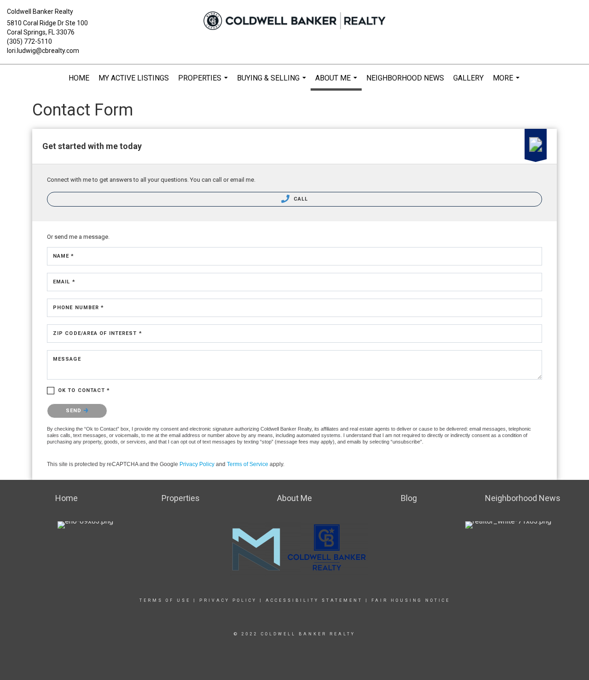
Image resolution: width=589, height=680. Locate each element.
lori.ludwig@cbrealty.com (43, 50)
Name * (64, 256)
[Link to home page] (294, 21)
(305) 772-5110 (29, 41)
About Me (337, 82)
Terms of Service (247, 464)
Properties (204, 83)
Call (300, 199)
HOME (79, 78)
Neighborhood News (405, 78)
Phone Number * (78, 308)
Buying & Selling (272, 83)
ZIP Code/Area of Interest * (97, 333)
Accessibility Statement (314, 600)
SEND (75, 411)
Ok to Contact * (84, 390)
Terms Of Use (165, 600)
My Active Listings (133, 78)
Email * (64, 282)
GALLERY (468, 78)
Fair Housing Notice (410, 600)
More (507, 83)
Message (67, 359)
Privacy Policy (196, 464)
